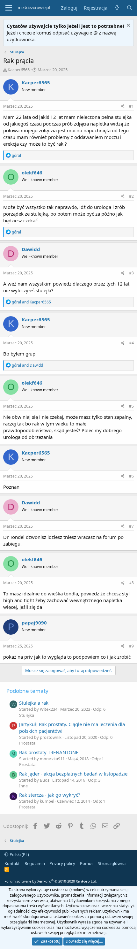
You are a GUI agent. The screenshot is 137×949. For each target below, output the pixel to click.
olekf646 (32, 172)
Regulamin (35, 863)
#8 (131, 582)
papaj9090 (34, 622)
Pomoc (86, 863)
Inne (23, 786)
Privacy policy (62, 863)
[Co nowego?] (117, 8)
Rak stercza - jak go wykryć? (49, 795)
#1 (131, 106)
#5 (131, 406)
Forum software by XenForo (50, 881)
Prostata (27, 743)
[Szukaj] (129, 8)
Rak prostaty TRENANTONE (48, 752)
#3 (131, 273)
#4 (131, 343)
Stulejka (26, 715)
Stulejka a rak (33, 703)
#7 (131, 526)
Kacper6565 (19, 70)
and (31, 302)
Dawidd (31, 249)
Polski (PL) (19, 854)
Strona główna (112, 863)
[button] (8, 8)
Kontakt (12, 863)
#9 (131, 646)
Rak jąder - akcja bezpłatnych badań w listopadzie (73, 773)
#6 (131, 476)
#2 (131, 196)
